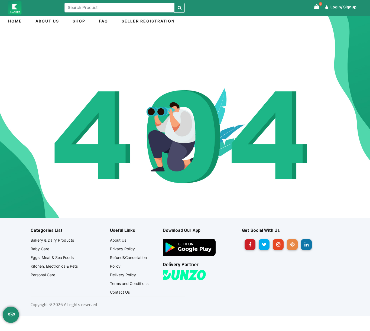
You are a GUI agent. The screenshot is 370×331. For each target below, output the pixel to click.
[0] (316, 6)
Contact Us (120, 292)
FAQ (103, 21)
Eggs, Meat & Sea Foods (52, 257)
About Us (47, 21)
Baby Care (40, 248)
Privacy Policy (122, 248)
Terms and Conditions (129, 283)
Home (15, 21)
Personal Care (43, 274)
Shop (79, 21)
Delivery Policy (123, 274)
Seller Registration (148, 21)
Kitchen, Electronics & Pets (54, 266)
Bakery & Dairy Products (52, 240)
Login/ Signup (343, 7)
